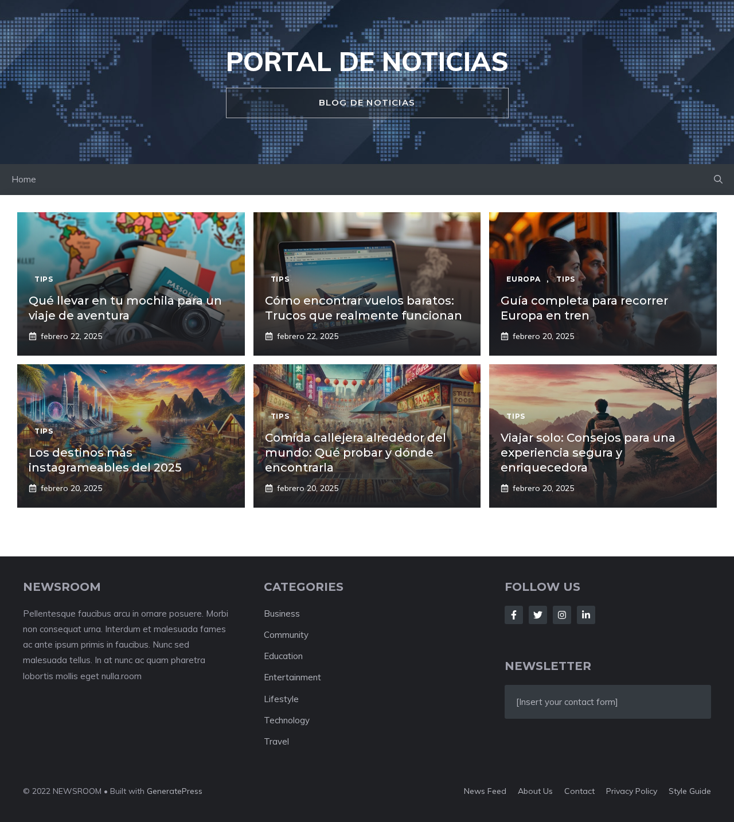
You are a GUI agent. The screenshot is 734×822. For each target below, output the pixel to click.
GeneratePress (174, 791)
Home (23, 179)
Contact (579, 791)
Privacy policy (631, 791)
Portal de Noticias (367, 61)
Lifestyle (281, 699)
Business (282, 613)
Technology (287, 720)
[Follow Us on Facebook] (514, 615)
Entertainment (292, 677)
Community (286, 634)
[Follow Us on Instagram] (562, 615)
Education (283, 655)
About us (535, 791)
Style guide (690, 791)
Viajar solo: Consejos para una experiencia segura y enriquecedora (588, 452)
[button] (718, 179)
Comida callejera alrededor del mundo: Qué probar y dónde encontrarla (355, 452)
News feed (485, 791)
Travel (276, 741)
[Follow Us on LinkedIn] (586, 615)
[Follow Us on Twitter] (538, 615)
